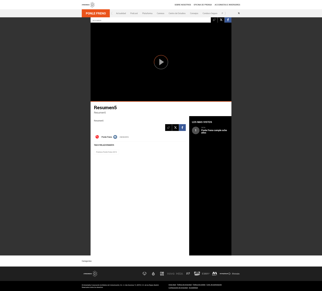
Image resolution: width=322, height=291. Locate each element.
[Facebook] (228, 19)
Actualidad (121, 13)
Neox (162, 274)
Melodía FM (214, 274)
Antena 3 (144, 274)
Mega (179, 274)
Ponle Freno (96, 13)
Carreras (160, 13)
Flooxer (236, 274)
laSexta (153, 274)
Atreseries (188, 274)
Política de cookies (199, 285)
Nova (171, 274)
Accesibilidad (193, 288)
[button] (112, 13)
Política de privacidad (184, 285)
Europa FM (206, 274)
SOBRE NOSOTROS (183, 4)
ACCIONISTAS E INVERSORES (227, 4)
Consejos (194, 13)
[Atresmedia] (162, 6)
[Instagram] (115, 136)
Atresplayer (225, 274)
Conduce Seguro (210, 13)
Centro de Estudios (177, 13)
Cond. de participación (214, 285)
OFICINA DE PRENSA (203, 4)
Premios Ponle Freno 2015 (106, 152)
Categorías (87, 261)
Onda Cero (197, 274)
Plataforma (147, 13)
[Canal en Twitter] (239, 13)
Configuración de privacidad (178, 288)
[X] (221, 19)
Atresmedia (90, 273)
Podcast (134, 13)
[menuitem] (182, 4)
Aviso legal (172, 285)
